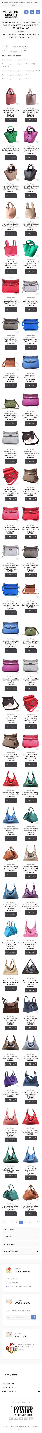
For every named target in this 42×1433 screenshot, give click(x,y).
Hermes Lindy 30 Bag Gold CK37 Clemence (30, 1207)
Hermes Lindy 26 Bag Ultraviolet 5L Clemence (30, 905)
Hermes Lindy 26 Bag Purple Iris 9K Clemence (10, 1093)
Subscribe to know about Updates (18, 1310)
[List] (7, 46)
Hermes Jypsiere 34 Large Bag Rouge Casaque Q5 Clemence (10, 491)
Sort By (5, 51)
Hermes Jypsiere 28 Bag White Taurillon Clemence (30, 681)
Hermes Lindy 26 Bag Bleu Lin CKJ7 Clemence (30, 1057)
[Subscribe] (33, 1317)
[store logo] (10, 14)
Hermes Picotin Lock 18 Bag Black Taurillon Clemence (31, 188)
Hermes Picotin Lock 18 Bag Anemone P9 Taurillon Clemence (31, 150)
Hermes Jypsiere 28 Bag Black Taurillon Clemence (10, 719)
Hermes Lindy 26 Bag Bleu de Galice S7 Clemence (30, 1020)
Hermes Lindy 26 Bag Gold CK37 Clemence (10, 867)
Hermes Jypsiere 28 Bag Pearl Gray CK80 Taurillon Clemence (10, 567)
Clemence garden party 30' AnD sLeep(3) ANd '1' (21, 71)
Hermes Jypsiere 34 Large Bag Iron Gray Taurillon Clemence (10, 339)
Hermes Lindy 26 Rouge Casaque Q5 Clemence (10, 793)
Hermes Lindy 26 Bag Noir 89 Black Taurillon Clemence (30, 982)
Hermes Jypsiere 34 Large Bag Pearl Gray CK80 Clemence (30, 301)
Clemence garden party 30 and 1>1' (15, 75)
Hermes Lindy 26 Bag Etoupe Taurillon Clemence (10, 1020)
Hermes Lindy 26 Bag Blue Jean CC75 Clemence (10, 906)
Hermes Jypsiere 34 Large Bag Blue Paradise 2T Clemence (30, 377)
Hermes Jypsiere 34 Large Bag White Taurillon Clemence (10, 453)
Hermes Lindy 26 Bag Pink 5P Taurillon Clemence (30, 944)
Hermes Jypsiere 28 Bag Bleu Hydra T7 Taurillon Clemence (10, 605)
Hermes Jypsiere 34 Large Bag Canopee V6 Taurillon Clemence (11, 415)
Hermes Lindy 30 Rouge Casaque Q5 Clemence (30, 1131)
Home (20, 31)
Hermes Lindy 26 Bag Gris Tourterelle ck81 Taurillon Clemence (30, 868)
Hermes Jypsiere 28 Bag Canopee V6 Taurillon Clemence (30, 643)
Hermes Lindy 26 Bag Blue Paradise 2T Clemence (10, 830)
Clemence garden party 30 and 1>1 (15, 60)
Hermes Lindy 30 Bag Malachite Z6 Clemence (10, 1207)
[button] (8, 96)
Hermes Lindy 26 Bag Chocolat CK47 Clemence (10, 1057)
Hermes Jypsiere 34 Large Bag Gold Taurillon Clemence (10, 377)
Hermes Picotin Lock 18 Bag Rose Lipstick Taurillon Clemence (10, 264)
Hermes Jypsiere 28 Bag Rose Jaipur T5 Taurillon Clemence (30, 529)
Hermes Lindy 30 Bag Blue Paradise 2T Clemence (30, 1170)
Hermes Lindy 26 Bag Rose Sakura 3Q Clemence (10, 1132)
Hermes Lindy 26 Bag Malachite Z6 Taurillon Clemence (30, 830)
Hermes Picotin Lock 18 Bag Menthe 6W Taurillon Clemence (31, 264)
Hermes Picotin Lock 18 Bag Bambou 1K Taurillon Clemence (10, 150)
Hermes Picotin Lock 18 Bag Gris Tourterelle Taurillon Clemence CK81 (10, 188)
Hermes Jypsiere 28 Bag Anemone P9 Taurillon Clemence (10, 681)
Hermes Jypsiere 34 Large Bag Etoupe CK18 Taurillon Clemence (31, 491)
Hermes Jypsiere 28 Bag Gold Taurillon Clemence (30, 604)
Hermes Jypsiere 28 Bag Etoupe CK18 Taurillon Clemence (10, 756)
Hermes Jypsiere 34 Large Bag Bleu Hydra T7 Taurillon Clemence (30, 339)
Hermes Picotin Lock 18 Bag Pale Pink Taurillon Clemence (31, 112)
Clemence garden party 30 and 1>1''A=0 (17, 79)
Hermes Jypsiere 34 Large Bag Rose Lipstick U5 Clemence (10, 529)
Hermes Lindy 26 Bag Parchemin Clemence (10, 981)
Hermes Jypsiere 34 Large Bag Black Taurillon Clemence (30, 453)
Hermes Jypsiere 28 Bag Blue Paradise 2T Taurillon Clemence (10, 643)
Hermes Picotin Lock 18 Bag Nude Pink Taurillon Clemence (10, 226)
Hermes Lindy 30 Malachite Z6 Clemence (10, 1169)
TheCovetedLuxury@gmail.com (20, 1286)
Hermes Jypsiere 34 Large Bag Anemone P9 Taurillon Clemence (30, 415)
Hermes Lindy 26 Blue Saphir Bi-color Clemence (30, 1094)
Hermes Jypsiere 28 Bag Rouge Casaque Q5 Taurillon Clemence (30, 719)
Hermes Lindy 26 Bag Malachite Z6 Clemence (30, 793)
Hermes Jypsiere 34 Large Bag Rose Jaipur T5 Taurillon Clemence (10, 301)
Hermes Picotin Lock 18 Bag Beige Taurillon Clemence (31, 226)
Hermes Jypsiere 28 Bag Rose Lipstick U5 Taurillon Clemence (30, 756)
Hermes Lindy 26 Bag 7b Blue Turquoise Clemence (10, 944)
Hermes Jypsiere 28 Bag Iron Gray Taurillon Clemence (30, 567)
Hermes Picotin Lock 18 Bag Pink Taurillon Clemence (10, 112)
